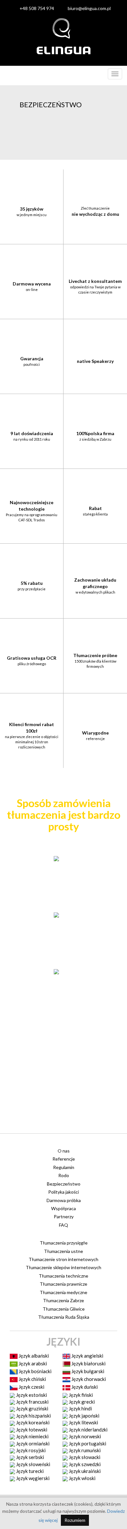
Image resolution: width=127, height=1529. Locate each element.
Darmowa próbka (64, 1200)
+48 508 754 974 (37, 8)
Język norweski (84, 1436)
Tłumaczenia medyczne (63, 1292)
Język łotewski (31, 1429)
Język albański (33, 1356)
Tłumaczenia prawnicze (63, 1284)
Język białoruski (88, 1363)
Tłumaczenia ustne (63, 1251)
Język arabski (32, 1363)
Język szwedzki (84, 1464)
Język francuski (32, 1402)
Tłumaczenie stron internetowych (63, 1259)
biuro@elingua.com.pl (89, 8)
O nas (64, 1150)
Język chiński (32, 1379)
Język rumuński (84, 1450)
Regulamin (63, 1167)
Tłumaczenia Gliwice (64, 1309)
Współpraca (63, 1208)
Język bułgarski (87, 1371)
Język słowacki (84, 1457)
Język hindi (80, 1408)
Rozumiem (74, 1520)
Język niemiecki (32, 1436)
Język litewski (83, 1422)
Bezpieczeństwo (63, 1184)
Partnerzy (64, 1216)
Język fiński (80, 1395)
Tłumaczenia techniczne (63, 1276)
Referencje (63, 1159)
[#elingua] (63, 36)
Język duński (84, 1387)
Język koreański (32, 1422)
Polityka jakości (63, 1192)
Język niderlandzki (87, 1429)
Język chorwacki (88, 1379)
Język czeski (31, 1387)
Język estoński (31, 1395)
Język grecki (81, 1402)
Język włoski (81, 1478)
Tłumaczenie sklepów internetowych (63, 1267)
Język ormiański (32, 1443)
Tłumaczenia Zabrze (63, 1300)
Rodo (63, 1175)
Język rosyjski (30, 1450)
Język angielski (86, 1356)
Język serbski (29, 1457)
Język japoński (83, 1416)
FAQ (63, 1225)
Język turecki (29, 1471)
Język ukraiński (84, 1471)
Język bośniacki (34, 1371)
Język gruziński (31, 1408)
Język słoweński (32, 1464)
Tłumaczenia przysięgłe (64, 1242)
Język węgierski (32, 1478)
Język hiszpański (33, 1416)
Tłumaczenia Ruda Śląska (63, 1317)
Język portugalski (87, 1443)
